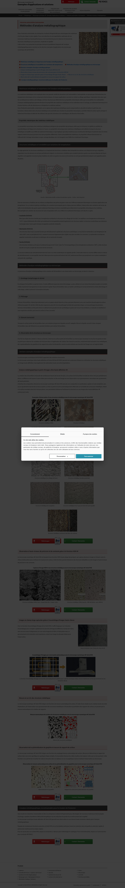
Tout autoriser (88, 456)
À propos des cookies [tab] (90, 434)
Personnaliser (61, 456)
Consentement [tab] (35, 434)
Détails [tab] (62, 434)
